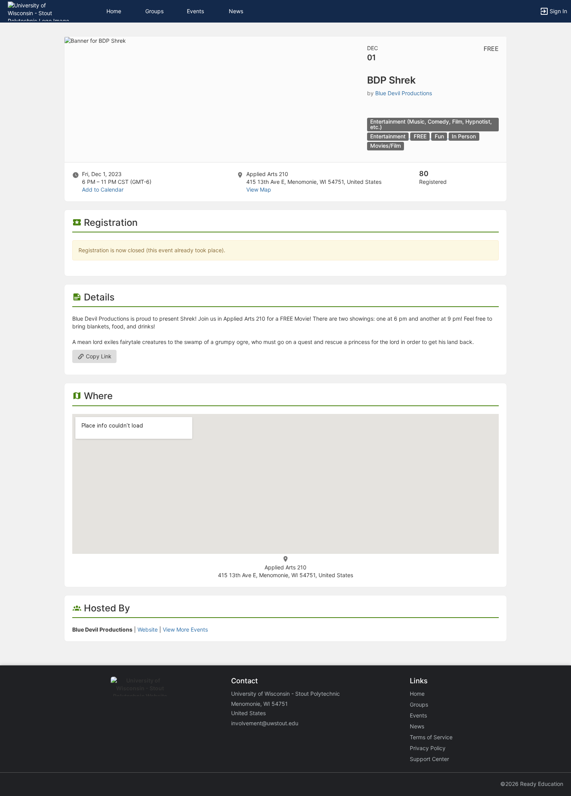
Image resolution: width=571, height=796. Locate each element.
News (236, 11)
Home (417, 693)
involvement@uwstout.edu (264, 723)
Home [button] (113, 11)
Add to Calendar (103, 189)
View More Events (185, 629)
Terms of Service (431, 737)
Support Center (429, 759)
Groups (154, 11)
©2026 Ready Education (531, 783)
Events (195, 11)
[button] (40, 10)
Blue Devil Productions (403, 93)
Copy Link (97, 356)
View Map (258, 189)
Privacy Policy (428, 748)
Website (148, 629)
